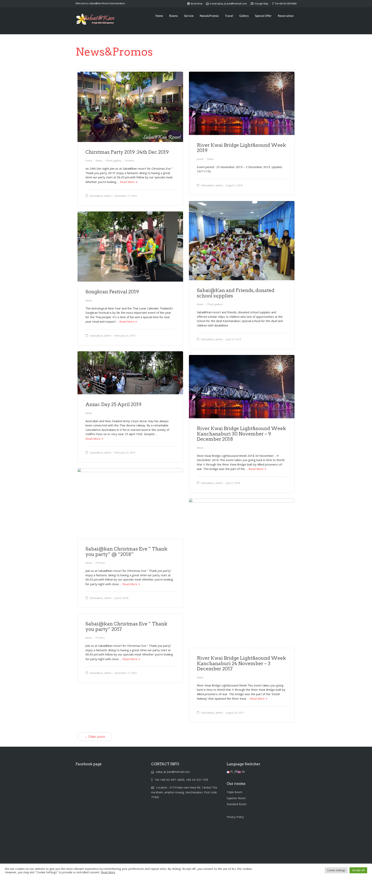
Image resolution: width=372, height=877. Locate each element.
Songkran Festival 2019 (112, 292)
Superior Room (236, 798)
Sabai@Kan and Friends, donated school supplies (235, 293)
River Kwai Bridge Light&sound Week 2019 (241, 147)
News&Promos (209, 15)
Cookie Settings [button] (336, 870)
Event (88, 160)
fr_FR (234, 772)
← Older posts (94, 736)
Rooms (173, 15)
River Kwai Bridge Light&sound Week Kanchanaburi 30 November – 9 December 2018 (241, 433)
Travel (229, 15)
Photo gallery (113, 160)
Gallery (244, 15)
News (99, 160)
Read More (127, 182)
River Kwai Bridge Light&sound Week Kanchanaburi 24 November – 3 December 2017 (241, 663)
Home (159, 15)
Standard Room (236, 804)
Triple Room (234, 792)
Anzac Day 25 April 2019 (113, 404)
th (243, 772)
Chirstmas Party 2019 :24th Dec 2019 (127, 152)
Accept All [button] (358, 870)
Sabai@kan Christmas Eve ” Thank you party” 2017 (126, 626)
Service (189, 15)
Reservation (286, 15)
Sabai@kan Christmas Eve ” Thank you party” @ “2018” (126, 551)
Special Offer (263, 15)
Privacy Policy (235, 817)
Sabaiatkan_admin (100, 196)
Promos (129, 160)
